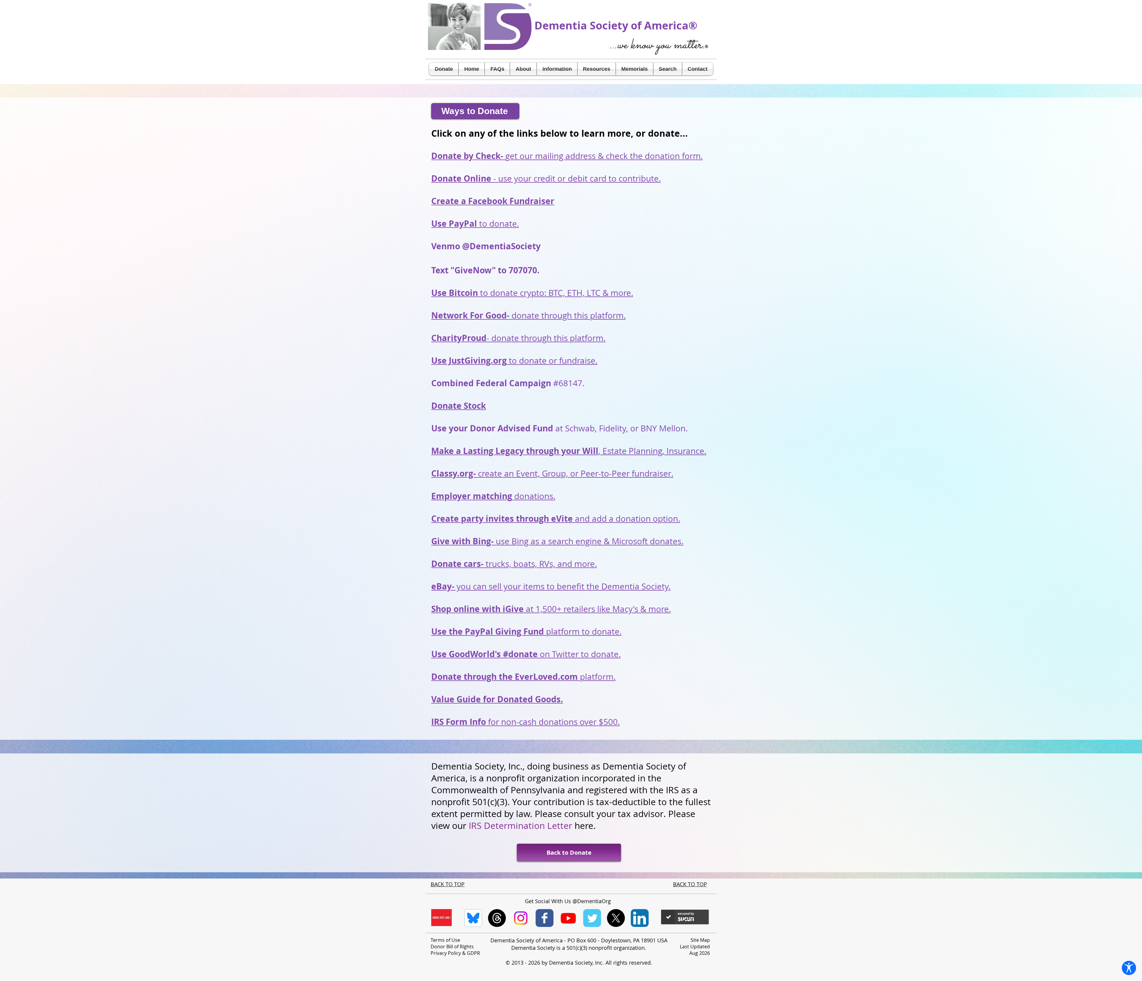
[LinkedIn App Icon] (640, 918)
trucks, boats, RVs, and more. (514, 563)
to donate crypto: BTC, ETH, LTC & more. (532, 292)
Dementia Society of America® (615, 25)
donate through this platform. (528, 315)
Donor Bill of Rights (452, 946)
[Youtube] (568, 918)
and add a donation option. (555, 518)
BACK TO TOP (448, 884)
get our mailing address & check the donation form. (567, 155)
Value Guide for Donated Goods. (497, 699)
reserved (640, 962)
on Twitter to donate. (526, 654)
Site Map (700, 940)
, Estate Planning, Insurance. (568, 450)
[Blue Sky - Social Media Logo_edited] (473, 918)
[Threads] (497, 918)
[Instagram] (521, 918)
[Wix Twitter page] (592, 918)
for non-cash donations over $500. (525, 721)
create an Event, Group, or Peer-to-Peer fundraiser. (552, 473)
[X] (616, 918)
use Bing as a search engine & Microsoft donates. (557, 541)
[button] (523, 69)
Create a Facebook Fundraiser (492, 201)
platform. (523, 676)
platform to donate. (526, 631)
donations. (493, 495)
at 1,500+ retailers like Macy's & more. (551, 608)
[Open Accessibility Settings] (1129, 968)
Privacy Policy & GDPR (455, 953)
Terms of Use (445, 940)
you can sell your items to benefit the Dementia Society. (551, 586)
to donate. (475, 223)
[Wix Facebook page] (544, 918)
